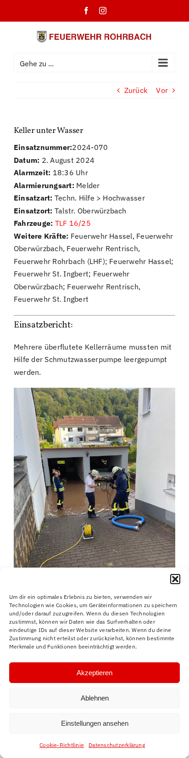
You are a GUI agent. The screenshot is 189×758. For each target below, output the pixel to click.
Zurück (135, 90)
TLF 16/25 (73, 223)
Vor (162, 90)
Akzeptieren (94, 673)
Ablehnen (95, 698)
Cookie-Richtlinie (61, 744)
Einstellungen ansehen (94, 723)
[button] (175, 579)
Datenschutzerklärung (117, 744)
